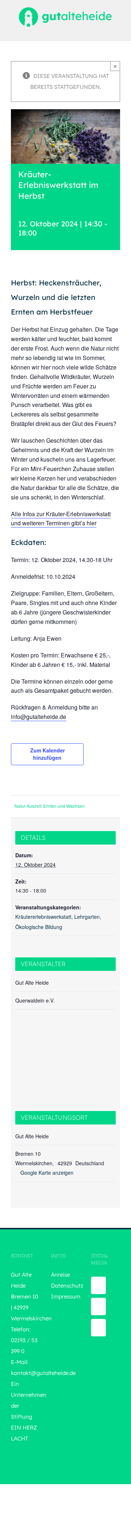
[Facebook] (98, 1285)
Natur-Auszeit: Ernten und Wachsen (50, 806)
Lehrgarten (87, 916)
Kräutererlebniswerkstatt (43, 916)
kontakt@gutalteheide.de (43, 1372)
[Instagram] (98, 1327)
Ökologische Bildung (38, 926)
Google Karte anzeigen (47, 1172)
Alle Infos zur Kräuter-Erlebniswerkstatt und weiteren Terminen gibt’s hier (61, 518)
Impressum (65, 1296)
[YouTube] (98, 1306)
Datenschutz (67, 1285)
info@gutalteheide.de (38, 716)
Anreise (60, 1274)
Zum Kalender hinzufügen (47, 754)
